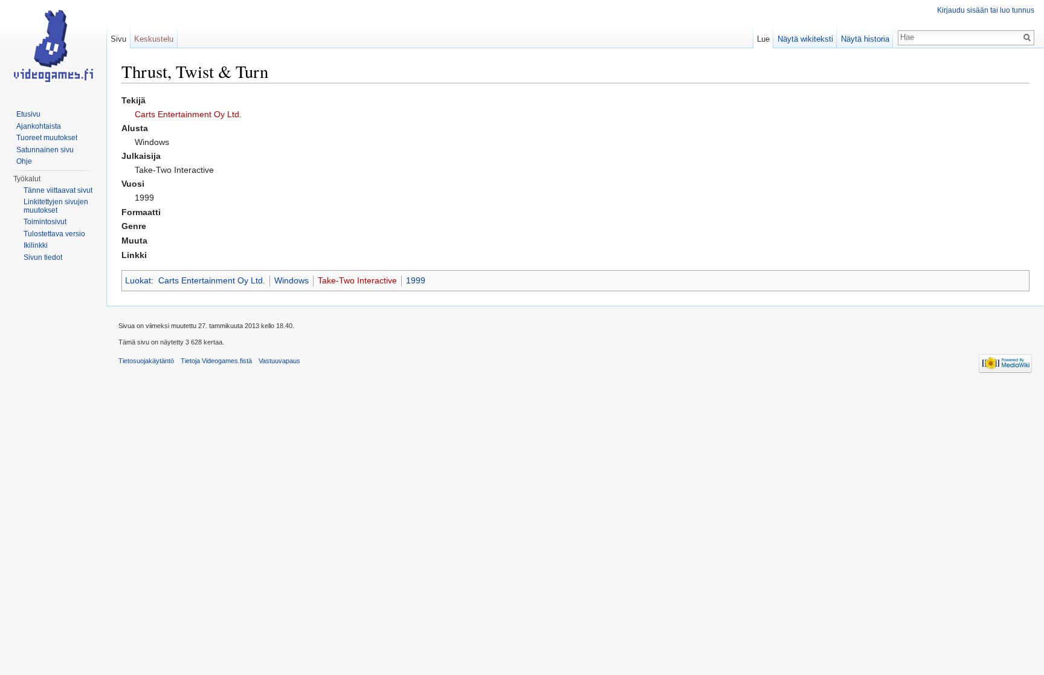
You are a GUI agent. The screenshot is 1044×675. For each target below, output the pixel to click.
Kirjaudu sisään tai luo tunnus (985, 10)
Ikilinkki (36, 245)
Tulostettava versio (54, 234)
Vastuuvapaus (279, 360)
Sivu (118, 39)
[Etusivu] (53, 48)
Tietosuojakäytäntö (146, 360)
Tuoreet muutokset (46, 138)
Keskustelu (153, 39)
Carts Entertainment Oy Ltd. (188, 114)
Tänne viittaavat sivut (58, 190)
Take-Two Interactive (357, 280)
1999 (415, 280)
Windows (291, 280)
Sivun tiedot (43, 257)
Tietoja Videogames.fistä (216, 360)
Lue (763, 39)
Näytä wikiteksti (805, 39)
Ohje (24, 161)
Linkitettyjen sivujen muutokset (56, 206)
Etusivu (28, 114)
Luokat (138, 280)
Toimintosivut (45, 222)
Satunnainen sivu (45, 150)
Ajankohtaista (38, 126)
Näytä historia (865, 39)
